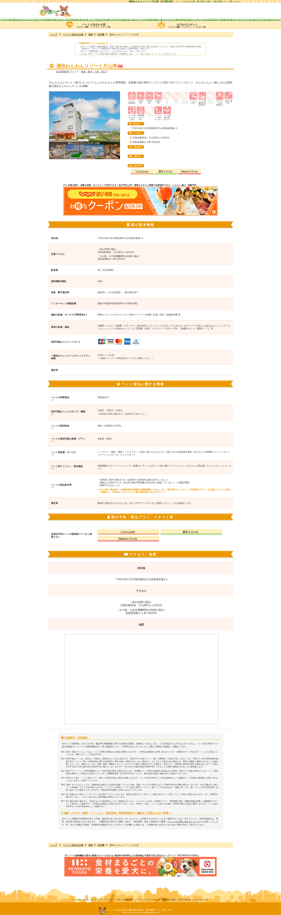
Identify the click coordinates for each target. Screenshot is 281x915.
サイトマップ (105, 899)
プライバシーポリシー (145, 899)
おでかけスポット (187, 25)
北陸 (90, 34)
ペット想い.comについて (146, 54)
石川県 (101, 34)
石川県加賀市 (63, 71)
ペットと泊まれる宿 (94, 25)
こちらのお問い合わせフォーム (184, 821)
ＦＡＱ (117, 899)
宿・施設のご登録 (167, 899)
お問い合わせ (184, 899)
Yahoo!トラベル (189, 171)
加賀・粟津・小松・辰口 (93, 71)
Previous (54, 151)
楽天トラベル (165, 171)
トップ (53, 34)
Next (114, 151)
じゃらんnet (141, 171)
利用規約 (127, 899)
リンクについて (201, 899)
